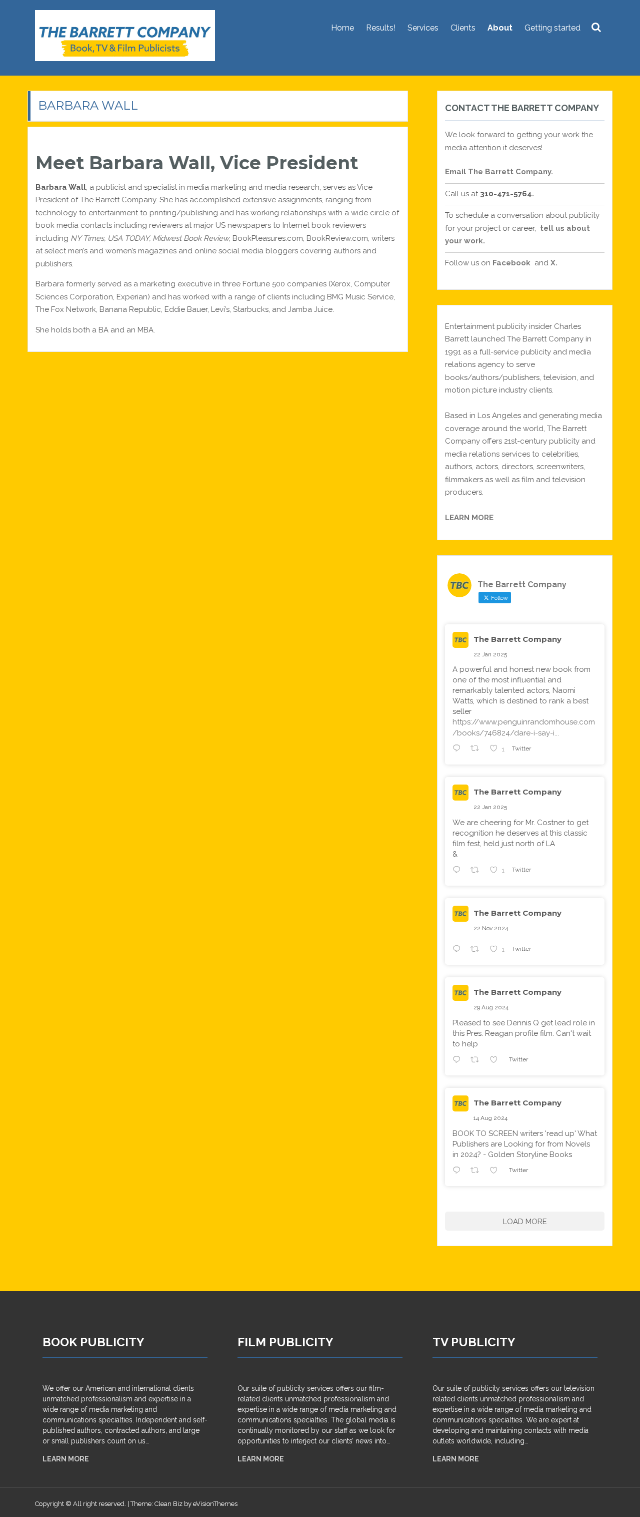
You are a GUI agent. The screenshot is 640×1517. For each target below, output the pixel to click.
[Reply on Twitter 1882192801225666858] (459, 871)
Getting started (552, 28)
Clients (463, 28)
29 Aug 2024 (491, 1007)
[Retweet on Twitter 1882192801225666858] (478, 871)
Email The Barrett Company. (499, 171)
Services (423, 28)
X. (555, 262)
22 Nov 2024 (491, 928)
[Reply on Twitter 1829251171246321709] (459, 1060)
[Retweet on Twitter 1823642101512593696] (478, 1171)
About (500, 28)
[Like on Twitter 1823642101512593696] (496, 1171)
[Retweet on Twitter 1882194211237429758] (478, 749)
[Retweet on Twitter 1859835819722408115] (478, 950)
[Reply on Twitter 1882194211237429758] (459, 749)
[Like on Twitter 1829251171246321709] (496, 1060)
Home (342, 28)
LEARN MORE (261, 1459)
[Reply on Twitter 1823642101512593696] (459, 1171)
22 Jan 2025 (490, 654)
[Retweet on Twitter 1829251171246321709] (478, 1060)
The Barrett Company (518, 639)
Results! (381, 28)
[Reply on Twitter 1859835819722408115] (459, 950)
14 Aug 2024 (491, 1117)
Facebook (511, 262)
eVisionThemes (215, 1503)
